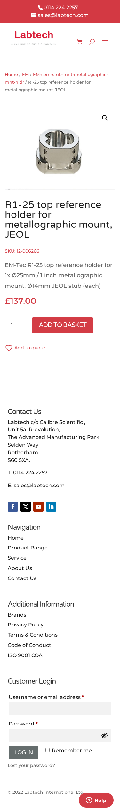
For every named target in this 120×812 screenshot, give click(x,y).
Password (23, 724)
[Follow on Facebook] (13, 507)
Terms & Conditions (33, 635)
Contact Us (22, 578)
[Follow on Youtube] (38, 507)
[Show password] (104, 735)
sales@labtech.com (39, 485)
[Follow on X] (25, 507)
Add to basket (62, 325)
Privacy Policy (26, 625)
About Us (20, 568)
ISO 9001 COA (25, 655)
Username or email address (46, 697)
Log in (23, 752)
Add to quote (29, 347)
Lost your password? (31, 765)
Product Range (28, 548)
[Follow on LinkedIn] (51, 507)
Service (17, 558)
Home (11, 74)
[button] (105, 118)
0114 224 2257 (30, 473)
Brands (17, 615)
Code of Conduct (29, 645)
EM (25, 74)
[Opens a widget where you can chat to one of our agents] (96, 801)
